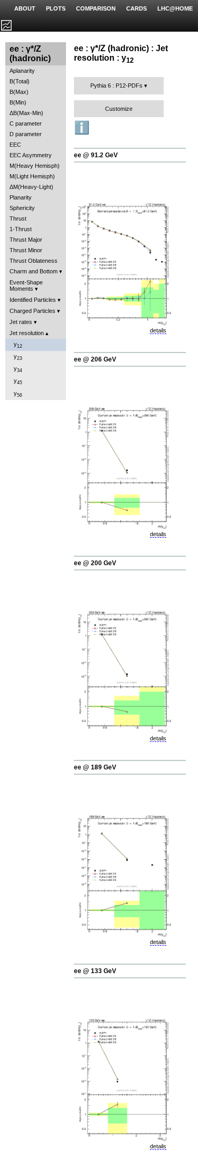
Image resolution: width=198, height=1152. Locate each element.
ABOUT (24, 8)
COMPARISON (96, 8)
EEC (15, 144)
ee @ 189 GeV (95, 767)
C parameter (26, 123)
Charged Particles (32, 311)
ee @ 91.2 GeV (96, 155)
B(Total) (20, 81)
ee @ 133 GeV (95, 971)
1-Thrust (21, 229)
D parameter (26, 134)
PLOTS (55, 8)
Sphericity (22, 208)
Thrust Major (26, 239)
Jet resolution (27, 333)
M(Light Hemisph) (32, 176)
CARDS (136, 8)
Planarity (21, 197)
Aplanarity (22, 71)
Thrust (18, 218)
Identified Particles (33, 300)
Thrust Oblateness (34, 261)
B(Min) (18, 102)
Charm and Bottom (34, 271)
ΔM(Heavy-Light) (31, 187)
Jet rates (21, 322)
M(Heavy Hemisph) (35, 166)
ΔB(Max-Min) (26, 113)
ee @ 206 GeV (95, 359)
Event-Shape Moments (26, 285)
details (158, 330)
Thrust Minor (26, 250)
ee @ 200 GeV (95, 563)
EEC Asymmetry (31, 155)
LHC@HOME (175, 8)
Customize (119, 109)
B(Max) (19, 92)
